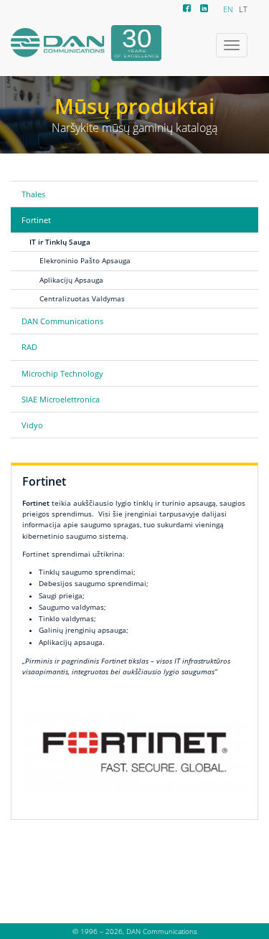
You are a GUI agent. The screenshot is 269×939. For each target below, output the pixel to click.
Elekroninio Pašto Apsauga (85, 260)
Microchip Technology (62, 373)
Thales (33, 194)
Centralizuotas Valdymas (82, 298)
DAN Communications (62, 321)
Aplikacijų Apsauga (71, 280)
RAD (29, 346)
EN (228, 9)
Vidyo (32, 425)
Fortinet (36, 219)
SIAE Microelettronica (61, 399)
